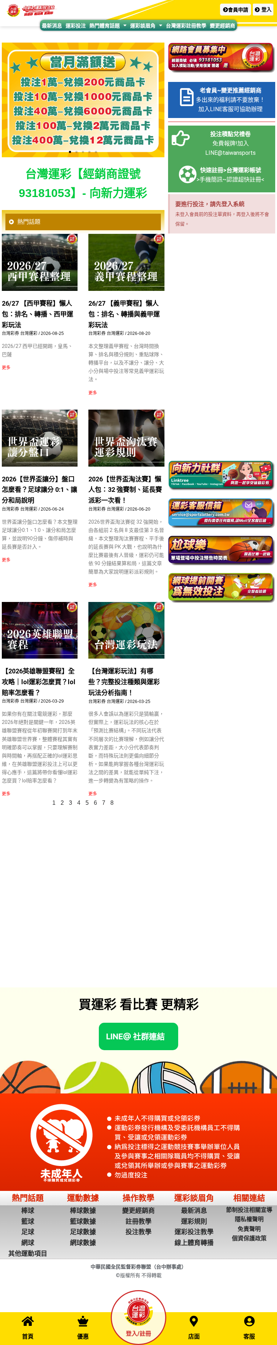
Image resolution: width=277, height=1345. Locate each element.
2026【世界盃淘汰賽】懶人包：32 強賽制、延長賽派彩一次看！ (125, 489)
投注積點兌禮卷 (230, 134)
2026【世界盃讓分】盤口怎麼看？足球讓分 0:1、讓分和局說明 (39, 489)
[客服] (249, 1321)
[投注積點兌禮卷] (181, 138)
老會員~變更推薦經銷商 (230, 90)
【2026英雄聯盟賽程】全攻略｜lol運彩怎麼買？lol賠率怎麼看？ (38, 681)
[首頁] (27, 1321)
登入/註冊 (138, 1333)
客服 (249, 1336)
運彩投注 (76, 26)
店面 (194, 1336)
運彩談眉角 (142, 26)
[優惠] (83, 1321)
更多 (6, 367)
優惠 (83, 1336)
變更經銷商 (222, 26)
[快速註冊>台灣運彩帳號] (188, 174)
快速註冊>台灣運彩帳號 (230, 170)
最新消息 (52, 26)
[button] (235, 10)
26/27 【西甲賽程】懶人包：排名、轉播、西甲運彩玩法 (37, 314)
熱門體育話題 (104, 26)
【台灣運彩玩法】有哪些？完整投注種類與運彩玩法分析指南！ (124, 681)
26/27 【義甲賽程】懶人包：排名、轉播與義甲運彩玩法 (124, 314)
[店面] (194, 1321)
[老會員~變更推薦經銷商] (187, 97)
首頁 (28, 1336)
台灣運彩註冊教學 (186, 26)
